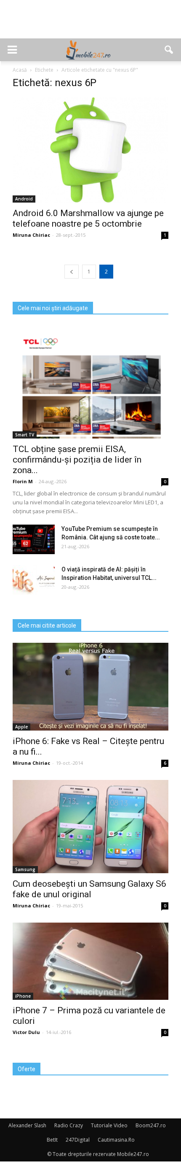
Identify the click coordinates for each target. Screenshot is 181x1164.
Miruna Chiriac (31, 235)
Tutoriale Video (109, 1125)
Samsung (25, 869)
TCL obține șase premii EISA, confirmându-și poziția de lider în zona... (77, 459)
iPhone (23, 996)
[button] (169, 49)
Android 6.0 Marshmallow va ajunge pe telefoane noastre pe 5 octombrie (88, 218)
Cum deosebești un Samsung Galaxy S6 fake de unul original (89, 889)
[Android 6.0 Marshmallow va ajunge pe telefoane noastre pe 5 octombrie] (90, 150)
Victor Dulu (26, 1032)
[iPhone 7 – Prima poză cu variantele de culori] (90, 961)
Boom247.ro (151, 1125)
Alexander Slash (27, 1125)
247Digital (78, 1139)
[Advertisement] (90, 23)
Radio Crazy (68, 1125)
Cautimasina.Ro (116, 1139)
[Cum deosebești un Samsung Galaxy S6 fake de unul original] (90, 826)
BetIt (52, 1139)
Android (24, 199)
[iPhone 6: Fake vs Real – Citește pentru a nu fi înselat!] (90, 687)
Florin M (23, 481)
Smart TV (24, 435)
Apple (21, 727)
